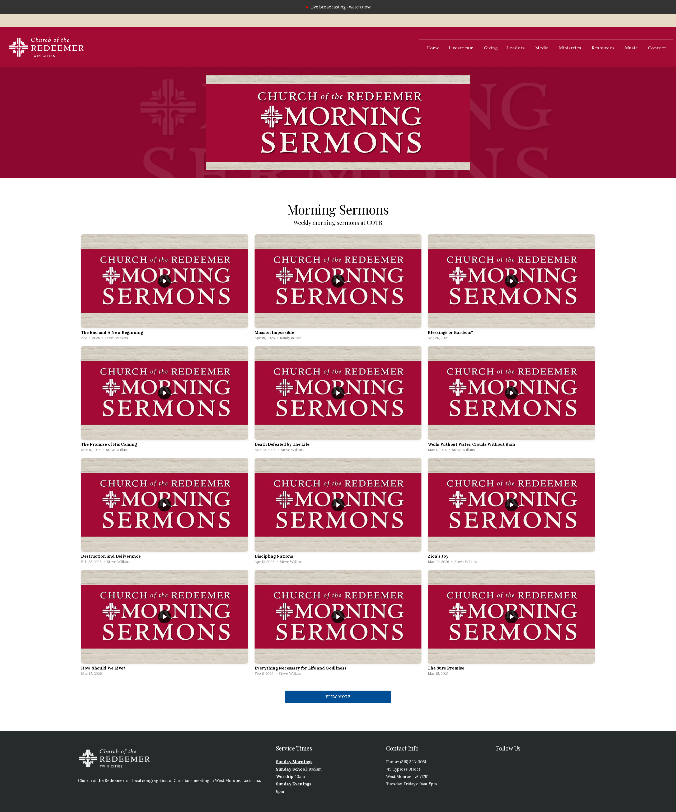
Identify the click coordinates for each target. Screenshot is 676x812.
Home (433, 47)
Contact (657, 47)
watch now (359, 7)
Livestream (462, 47)
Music (632, 47)
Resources (604, 47)
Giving (491, 47)
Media (542, 47)
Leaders (516, 47)
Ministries (571, 47)
